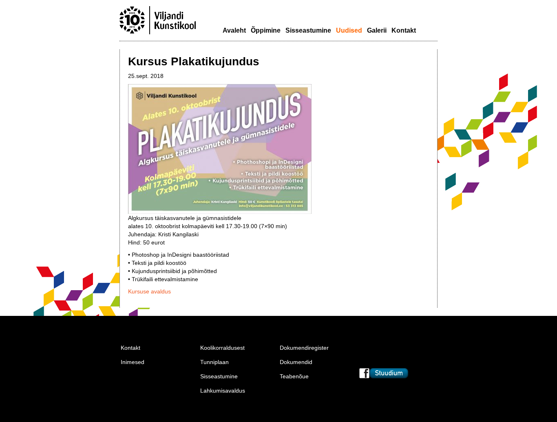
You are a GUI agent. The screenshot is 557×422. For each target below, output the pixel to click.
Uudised (349, 30)
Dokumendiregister (304, 347)
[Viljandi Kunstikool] (158, 33)
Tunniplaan (214, 362)
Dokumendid (296, 362)
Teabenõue (294, 376)
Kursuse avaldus (149, 291)
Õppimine (266, 30)
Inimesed (132, 362)
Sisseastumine (308, 30)
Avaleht (234, 30)
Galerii (377, 30)
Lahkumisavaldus (222, 390)
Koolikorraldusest (222, 347)
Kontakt (403, 30)
